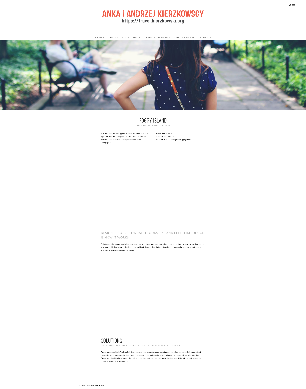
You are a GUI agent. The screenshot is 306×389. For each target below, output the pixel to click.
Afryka (136, 37)
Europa (112, 37)
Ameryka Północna (184, 37)
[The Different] (5, 189)
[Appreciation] (301, 189)
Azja (124, 37)
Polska (98, 37)
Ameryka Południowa (157, 37)
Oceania (204, 37)
